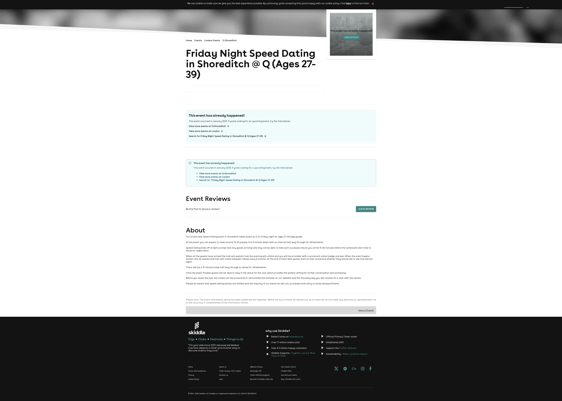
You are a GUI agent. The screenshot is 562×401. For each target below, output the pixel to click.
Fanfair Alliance (347, 348)
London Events (212, 40)
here (348, 3)
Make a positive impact (355, 353)
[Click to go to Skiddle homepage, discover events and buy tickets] (196, 327)
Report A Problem (366, 310)
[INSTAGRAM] (362, 369)
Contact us (223, 375)
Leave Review (366, 209)
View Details (351, 37)
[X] (336, 369)
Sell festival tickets (289, 375)
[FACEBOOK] (370, 369)
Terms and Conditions (197, 371)
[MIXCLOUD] (353, 369)
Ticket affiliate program (260, 375)
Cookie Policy (193, 379)
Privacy (191, 375)
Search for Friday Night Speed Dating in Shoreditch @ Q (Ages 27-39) (226, 136)
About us (222, 367)
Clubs (202, 339)
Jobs (221, 379)
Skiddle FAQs (286, 371)
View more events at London (204, 131)
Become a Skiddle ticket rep (261, 379)
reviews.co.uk (296, 336)
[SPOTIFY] (345, 369)
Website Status (256, 367)
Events (198, 40)
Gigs (191, 339)
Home (189, 40)
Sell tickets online (288, 367)
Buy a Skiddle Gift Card (290, 379)
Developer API (255, 371)
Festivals (216, 339)
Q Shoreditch (230, 40)
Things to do (235, 339)
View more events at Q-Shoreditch (207, 126)
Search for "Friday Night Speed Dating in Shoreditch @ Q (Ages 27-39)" (237, 180)
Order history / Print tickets (230, 371)
